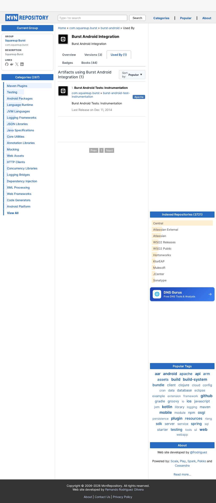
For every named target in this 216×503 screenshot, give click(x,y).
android (170, 373)
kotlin (167, 407)
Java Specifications (20, 130)
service (183, 424)
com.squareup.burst (83, 28)
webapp (182, 434)
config (207, 385)
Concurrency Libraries (22, 168)
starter (163, 429)
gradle (160, 401)
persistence (161, 418)
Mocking (13, 149)
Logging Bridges (18, 174)
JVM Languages (18, 111)
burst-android (110, 28)
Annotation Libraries (21, 143)
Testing (12, 92)
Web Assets (15, 155)
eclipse (199, 390)
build (176, 379)
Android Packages (20, 98)
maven (205, 407)
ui (196, 430)
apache (186, 374)
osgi (201, 412)
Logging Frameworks (21, 117)
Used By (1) (119, 54)
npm (192, 412)
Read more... (182, 474)
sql (207, 424)
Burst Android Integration (95, 36)
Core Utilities (15, 136)
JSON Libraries (17, 124)
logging (192, 407)
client (172, 385)
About (206, 18)
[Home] (27, 20)
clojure (184, 385)
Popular (186, 18)
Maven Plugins (17, 86)
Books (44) (89, 62)
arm (206, 374)
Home (62, 28)
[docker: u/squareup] (12, 64)
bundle (159, 385)
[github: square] (6, 64)
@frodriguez (198, 452)
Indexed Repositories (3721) (182, 214)
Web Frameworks (19, 194)
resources (194, 418)
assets (163, 379)
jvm (157, 407)
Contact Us (102, 497)
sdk (159, 424)
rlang (208, 418)
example (159, 396)
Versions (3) (93, 54)
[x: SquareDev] (17, 64)
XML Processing (18, 187)
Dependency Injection (22, 181)
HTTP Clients (16, 162)
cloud (196, 385)
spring (197, 424)
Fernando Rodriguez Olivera (124, 489)
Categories (161, 18)
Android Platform (18, 206)
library (180, 407)
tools (189, 429)
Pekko (201, 461)
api (198, 373)
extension (174, 396)
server (170, 424)
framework (191, 396)
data (171, 390)
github (206, 396)
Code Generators (19, 200)
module (180, 413)
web (203, 429)
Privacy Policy (122, 497)
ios (190, 401)
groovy (174, 401)
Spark (192, 461)
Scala (174, 461)
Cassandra (182, 465)
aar (158, 373)
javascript (202, 401)
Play (183, 461)
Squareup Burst (15, 40)
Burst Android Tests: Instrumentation (101, 87)
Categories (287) (27, 77)
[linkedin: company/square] (22, 64)
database (185, 390)
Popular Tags (182, 366)
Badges (67, 62)
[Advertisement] (108, 5)
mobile (166, 412)
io (183, 401)
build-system (195, 379)
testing (177, 429)
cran (162, 390)
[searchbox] (92, 18)
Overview (69, 54)
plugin (177, 418)
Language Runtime (20, 104)
